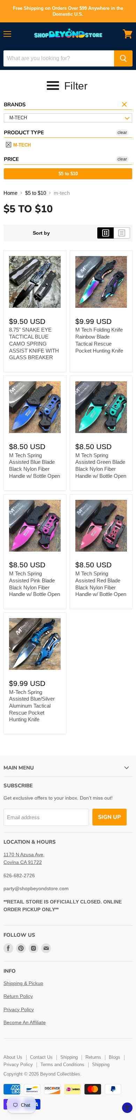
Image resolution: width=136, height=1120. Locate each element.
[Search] (123, 58)
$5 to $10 (68, 173)
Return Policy (18, 996)
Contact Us (41, 1057)
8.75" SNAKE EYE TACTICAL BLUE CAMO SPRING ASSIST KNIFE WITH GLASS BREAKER (34, 343)
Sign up (109, 817)
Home (10, 193)
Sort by (41, 233)
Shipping (69, 1057)
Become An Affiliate (24, 1022)
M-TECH (21, 145)
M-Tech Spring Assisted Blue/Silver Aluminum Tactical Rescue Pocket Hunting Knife (32, 706)
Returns (93, 1057)
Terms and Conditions (62, 1064)
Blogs (114, 1057)
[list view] (122, 233)
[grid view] (105, 233)
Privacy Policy (18, 1009)
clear (125, 104)
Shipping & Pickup (23, 983)
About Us (12, 1057)
